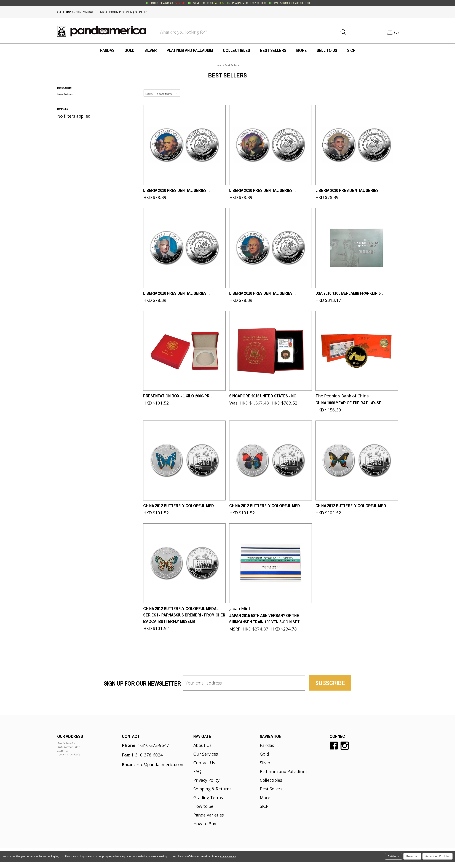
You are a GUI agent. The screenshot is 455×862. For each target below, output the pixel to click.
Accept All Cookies (437, 856)
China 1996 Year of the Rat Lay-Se (349, 403)
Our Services (205, 754)
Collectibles (236, 50)
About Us (202, 745)
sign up (141, 12)
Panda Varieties (208, 815)
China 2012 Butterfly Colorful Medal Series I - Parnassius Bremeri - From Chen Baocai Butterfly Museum (184, 615)
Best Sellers (273, 50)
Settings (393, 856)
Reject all (412, 856)
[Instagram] (345, 746)
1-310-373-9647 (82, 12)
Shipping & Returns (212, 789)
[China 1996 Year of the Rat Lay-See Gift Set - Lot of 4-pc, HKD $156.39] (356, 351)
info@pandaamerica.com (160, 764)
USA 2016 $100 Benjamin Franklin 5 (349, 293)
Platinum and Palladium (190, 50)
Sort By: (149, 93)
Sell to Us (327, 50)
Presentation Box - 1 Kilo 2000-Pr (177, 396)
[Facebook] (334, 746)
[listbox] (168, 93)
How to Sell (204, 806)
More (301, 50)
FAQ (197, 771)
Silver (150, 50)
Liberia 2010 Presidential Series (176, 190)
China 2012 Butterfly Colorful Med (180, 505)
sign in (127, 12)
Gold (129, 50)
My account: (110, 12)
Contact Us (204, 763)
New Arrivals (65, 94)
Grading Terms (208, 797)
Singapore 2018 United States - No (264, 396)
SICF (351, 50)
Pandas (107, 50)
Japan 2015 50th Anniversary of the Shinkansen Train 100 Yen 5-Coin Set (264, 619)
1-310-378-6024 (147, 755)
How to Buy (204, 823)
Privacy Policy (206, 780)
